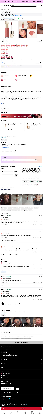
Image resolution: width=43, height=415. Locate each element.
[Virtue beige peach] (19, 45)
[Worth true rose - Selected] (16, 45)
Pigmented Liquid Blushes (17, 336)
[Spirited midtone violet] (24, 45)
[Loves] (38, 5)
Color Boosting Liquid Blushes (28, 336)
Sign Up (17, 388)
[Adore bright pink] (21, 45)
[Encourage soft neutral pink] (7, 45)
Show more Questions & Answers (8, 151)
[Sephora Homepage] (5, 5)
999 (17, 304)
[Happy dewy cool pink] (9, 45)
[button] (17, 18)
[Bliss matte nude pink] (2, 53)
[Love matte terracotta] (4, 53)
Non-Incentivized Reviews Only (26, 207)
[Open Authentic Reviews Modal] (10, 189)
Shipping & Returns (5, 66)
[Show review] (5, 199)
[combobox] (23, 6)
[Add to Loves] (42, 40)
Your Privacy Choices (22, 404)
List (40, 41)
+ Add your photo (4, 313)
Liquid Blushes (10, 336)
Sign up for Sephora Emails (6, 385)
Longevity (16, 15)
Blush (8, 9)
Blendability (12, 15)
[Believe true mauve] (2, 45)
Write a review (39, 166)
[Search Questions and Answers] (2, 140)
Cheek (5, 9)
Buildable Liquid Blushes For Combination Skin (9, 338)
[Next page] (20, 304)
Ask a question (10, 14)
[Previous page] (1, 304)
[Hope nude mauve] (4, 45)
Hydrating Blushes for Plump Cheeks (24, 338)
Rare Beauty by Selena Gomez (6, 11)
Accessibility (13, 404)
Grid (38, 41)
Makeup (2, 9)
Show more (3, 103)
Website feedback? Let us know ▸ (21, 342)
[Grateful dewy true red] (14, 45)
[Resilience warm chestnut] (26, 45)
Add (10, 128)
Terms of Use (8, 404)
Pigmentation (20, 15)
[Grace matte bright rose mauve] (7, 53)
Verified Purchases (17, 207)
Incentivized (2, 271)
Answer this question (5, 147)
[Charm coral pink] (7, 49)
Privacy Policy (3, 404)
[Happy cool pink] (4, 49)
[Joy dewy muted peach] (12, 45)
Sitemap (17, 404)
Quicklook (3, 126)
